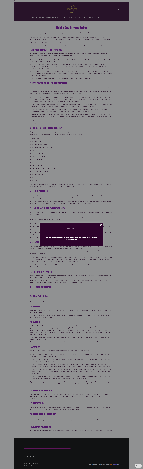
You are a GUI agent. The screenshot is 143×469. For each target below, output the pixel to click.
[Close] (100, 224)
